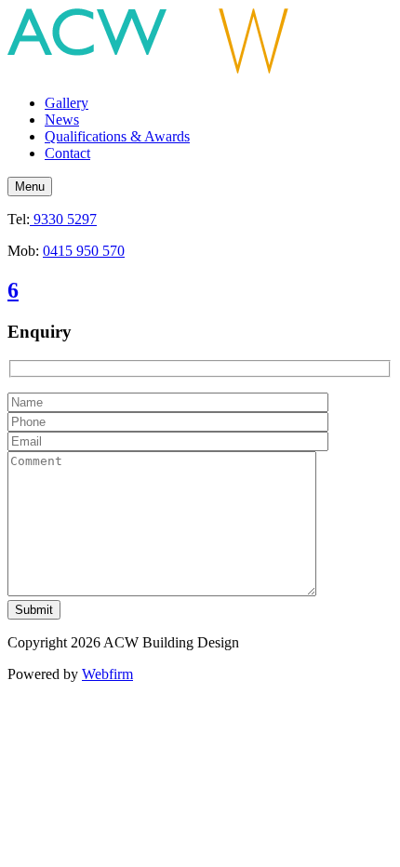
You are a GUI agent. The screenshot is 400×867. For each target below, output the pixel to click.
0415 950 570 (84, 251)
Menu (30, 186)
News (62, 119)
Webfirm (107, 674)
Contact (67, 153)
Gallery (66, 103)
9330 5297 (63, 219)
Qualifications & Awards (117, 136)
